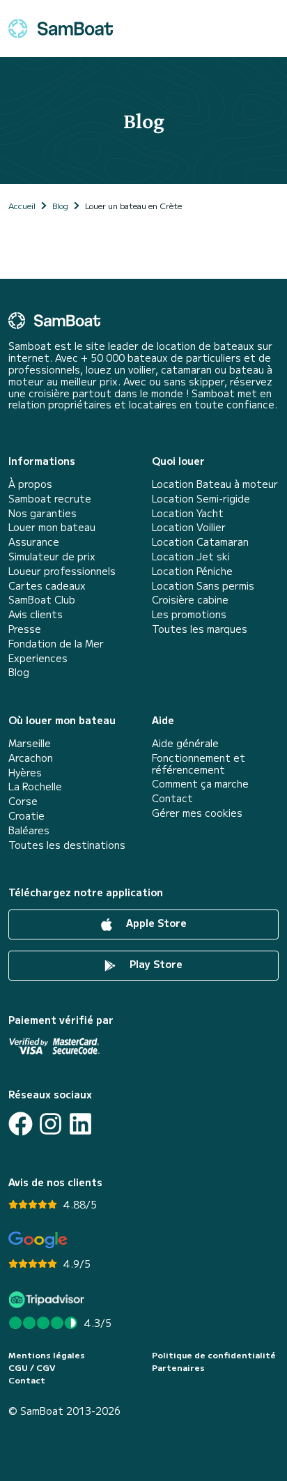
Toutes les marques (199, 629)
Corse (23, 801)
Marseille (29, 743)
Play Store (155, 964)
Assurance (33, 542)
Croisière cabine (190, 600)
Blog (18, 672)
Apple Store (155, 923)
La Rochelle (35, 786)
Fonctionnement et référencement (198, 764)
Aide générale (185, 743)
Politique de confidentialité (214, 1355)
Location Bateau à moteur (215, 484)
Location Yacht (188, 513)
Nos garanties (42, 513)
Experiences (38, 658)
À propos (30, 484)
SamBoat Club (41, 600)
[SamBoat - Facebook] (20, 1124)
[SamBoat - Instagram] (50, 1124)
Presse (24, 629)
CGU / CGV (31, 1367)
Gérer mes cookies (197, 813)
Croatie (26, 816)
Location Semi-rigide (201, 499)
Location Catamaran (200, 542)
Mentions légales (46, 1355)
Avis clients (35, 614)
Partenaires (178, 1367)
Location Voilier (189, 527)
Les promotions (189, 614)
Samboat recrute (49, 499)
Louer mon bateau (51, 527)
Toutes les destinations (66, 845)
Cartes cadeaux (47, 586)
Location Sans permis (203, 586)
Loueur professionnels (62, 571)
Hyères (25, 772)
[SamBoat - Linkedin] (80, 1124)
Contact (172, 798)
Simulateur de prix (51, 556)
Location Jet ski (191, 556)
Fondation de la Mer (56, 644)
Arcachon (30, 758)
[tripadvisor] (48, 1299)
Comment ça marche (200, 784)
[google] (38, 1240)
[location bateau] (60, 28)
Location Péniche (192, 571)
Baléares (28, 830)
